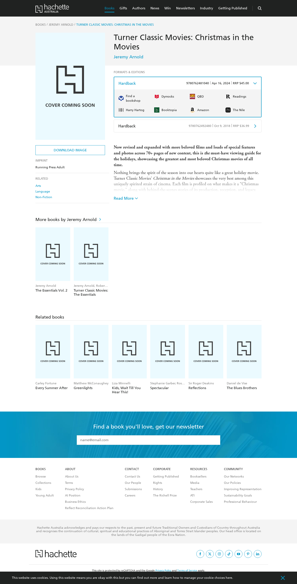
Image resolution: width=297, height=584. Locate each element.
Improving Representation (243, 489)
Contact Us (132, 476)
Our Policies (232, 482)
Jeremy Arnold (128, 56)
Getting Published (232, 8)
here (229, 578)
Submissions (133, 489)
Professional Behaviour (240, 501)
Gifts (123, 8)
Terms (69, 482)
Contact (132, 469)
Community (233, 469)
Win (167, 8)
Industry (206, 8)
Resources (198, 469)
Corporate (162, 469)
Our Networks (234, 476)
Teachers (196, 489)
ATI (192, 495)
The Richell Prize (165, 495)
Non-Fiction (43, 197)
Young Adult (44, 495)
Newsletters (185, 8)
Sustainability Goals (238, 495)
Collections (43, 482)
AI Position (72, 495)
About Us (71, 476)
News (154, 8)
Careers (130, 495)
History (158, 489)
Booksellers (198, 476)
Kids (38, 489)
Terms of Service (187, 570)
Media (194, 482)
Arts (38, 186)
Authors (138, 8)
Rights (157, 482)
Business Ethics (75, 501)
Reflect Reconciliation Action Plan (89, 508)
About (70, 469)
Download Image (70, 150)
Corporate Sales (201, 501)
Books (109, 8)
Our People (133, 482)
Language (42, 191)
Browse (40, 476)
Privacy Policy (74, 489)
